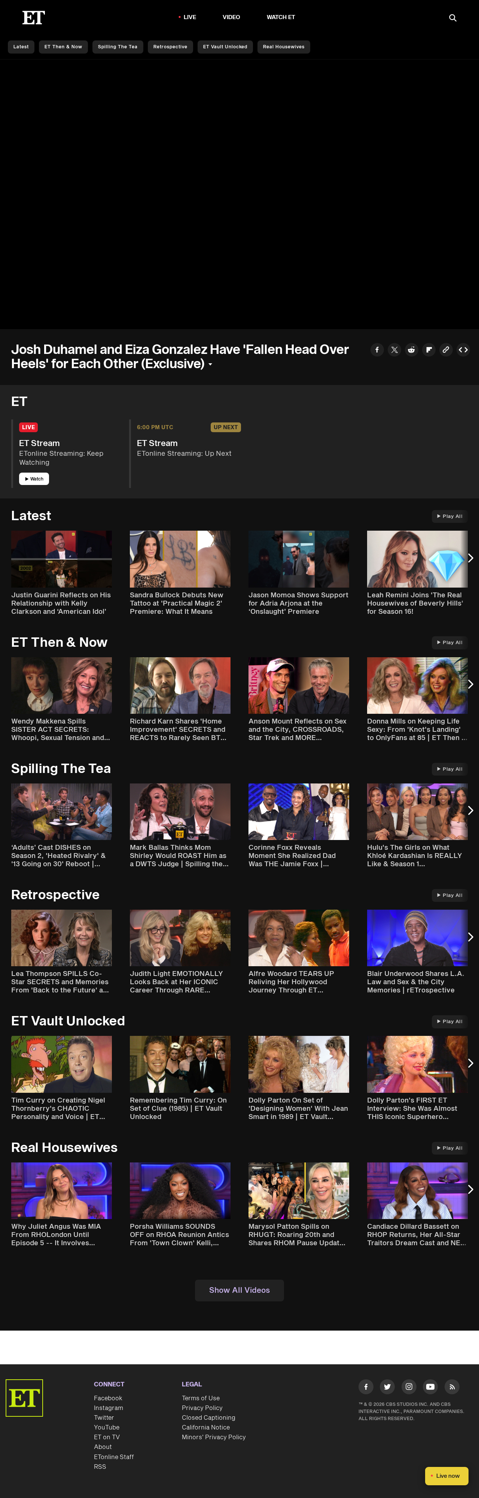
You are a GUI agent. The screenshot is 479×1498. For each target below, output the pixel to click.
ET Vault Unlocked (225, 47)
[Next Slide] (469, 561)
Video (232, 17)
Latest (21, 47)
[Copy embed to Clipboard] (463, 350)
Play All (453, 516)
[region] (239, 194)
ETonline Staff (114, 1457)
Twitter (104, 1417)
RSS (100, 1466)
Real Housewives (284, 47)
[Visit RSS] (452, 1388)
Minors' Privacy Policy (214, 1437)
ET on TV (107, 1437)
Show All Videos (239, 1290)
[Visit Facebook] (366, 1388)
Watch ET (281, 17)
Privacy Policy (202, 1408)
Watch (36, 479)
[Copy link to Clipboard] (446, 350)
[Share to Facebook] (377, 350)
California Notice (206, 1427)
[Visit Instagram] (409, 1388)
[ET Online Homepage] (33, 17)
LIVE (190, 17)
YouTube (106, 1427)
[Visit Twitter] (387, 1388)
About (103, 1447)
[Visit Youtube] (430, 1386)
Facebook (108, 1398)
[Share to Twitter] (394, 350)
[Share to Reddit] (411, 350)
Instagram (108, 1408)
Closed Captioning (208, 1417)
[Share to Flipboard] (428, 350)
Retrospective (170, 47)
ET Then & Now (63, 47)
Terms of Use (201, 1398)
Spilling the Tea (118, 47)
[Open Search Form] (453, 18)
